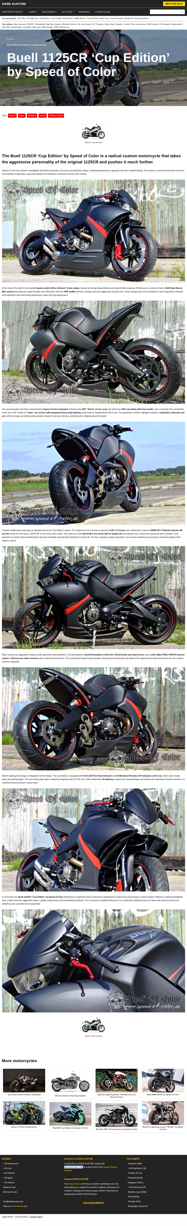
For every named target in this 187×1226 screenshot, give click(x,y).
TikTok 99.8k (133, 1197)
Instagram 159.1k (135, 1182)
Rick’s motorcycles (138, 24)
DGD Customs (153, 24)
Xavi (11, 39)
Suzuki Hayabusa (142, 18)
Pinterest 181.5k (135, 1178)
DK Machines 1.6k (138, 1168)
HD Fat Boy (56, 18)
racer (42, 116)
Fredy (126, 24)
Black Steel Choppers (114, 24)
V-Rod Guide (102, 12)
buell (21, 116)
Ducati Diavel (92, 18)
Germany (32, 116)
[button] (23, 11)
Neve (4, 1223)
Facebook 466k (135, 1164)
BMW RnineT (80, 18)
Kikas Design (47, 27)
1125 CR (12, 116)
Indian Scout (104, 18)
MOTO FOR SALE (174, 4)
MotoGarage (16, 27)
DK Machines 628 (138, 1187)
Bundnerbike (177, 24)
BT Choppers (98, 24)
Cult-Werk (27, 27)
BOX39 (30, 24)
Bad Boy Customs (54, 24)
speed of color (56, 116)
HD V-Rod (21, 18)
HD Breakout (45, 18)
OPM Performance (61, 27)
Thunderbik (39, 24)
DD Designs (165, 24)
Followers (84, 12)
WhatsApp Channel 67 (138, 1206)
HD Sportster (68, 18)
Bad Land (36, 27)
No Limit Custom (84, 24)
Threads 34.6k (134, 1201)
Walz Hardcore (20, 24)
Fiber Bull (6, 27)
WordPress (25, 1223)
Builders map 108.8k (137, 1192)
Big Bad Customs (69, 24)
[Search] (182, 11)
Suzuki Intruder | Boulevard (122, 18)
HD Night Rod (32, 18)
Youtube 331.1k (135, 1173)
